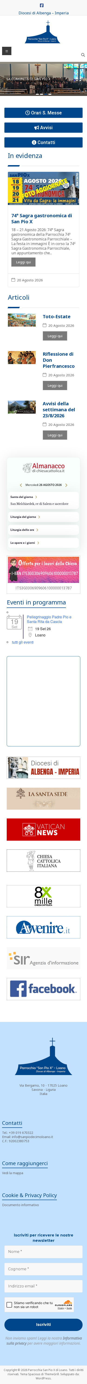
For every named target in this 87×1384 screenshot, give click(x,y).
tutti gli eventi (23, 642)
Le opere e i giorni (43, 543)
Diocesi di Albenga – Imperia (44, 13)
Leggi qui (23, 262)
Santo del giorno (43, 500)
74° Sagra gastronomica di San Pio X (41, 218)
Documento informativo (20, 1205)
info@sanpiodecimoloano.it (32, 1137)
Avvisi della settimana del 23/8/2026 (59, 409)
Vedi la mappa (12, 1173)
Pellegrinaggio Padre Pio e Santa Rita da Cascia (49, 619)
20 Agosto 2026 (30, 280)
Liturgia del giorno (43, 517)
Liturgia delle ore (43, 530)
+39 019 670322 (21, 1132)
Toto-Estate (57, 316)
